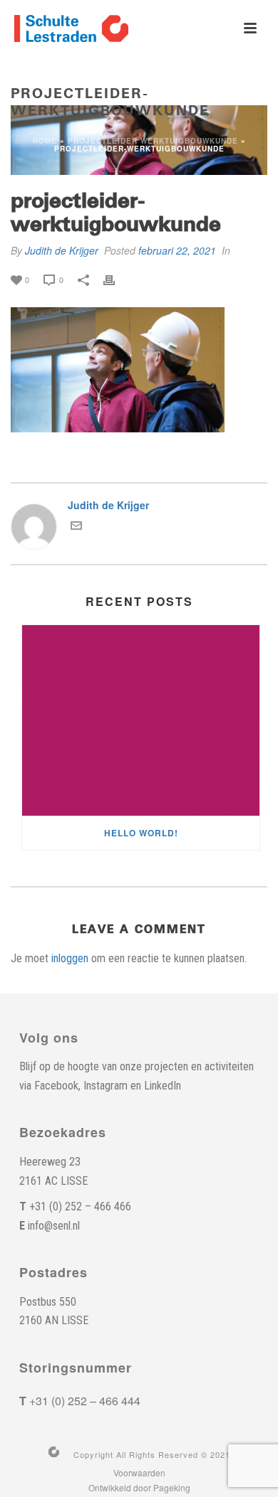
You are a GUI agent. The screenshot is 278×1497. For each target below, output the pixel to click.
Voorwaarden (139, 1473)
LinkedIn (162, 1085)
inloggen (69, 958)
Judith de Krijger (61, 250)
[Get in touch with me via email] (76, 527)
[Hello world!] (140, 720)
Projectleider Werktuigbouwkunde (153, 141)
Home (45, 141)
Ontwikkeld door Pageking (139, 1487)
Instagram (105, 1085)
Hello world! (141, 832)
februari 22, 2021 (177, 250)
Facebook (56, 1085)
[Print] (116, 279)
